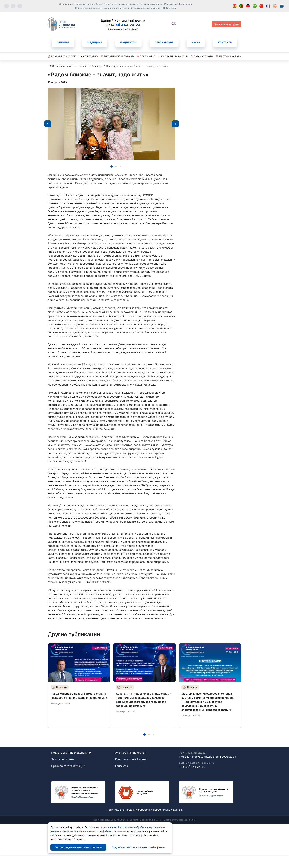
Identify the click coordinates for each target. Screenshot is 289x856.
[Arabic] (254, 6)
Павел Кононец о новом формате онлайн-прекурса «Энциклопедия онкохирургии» (79, 695)
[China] (261, 6)
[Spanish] (234, 6)
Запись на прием (62, 759)
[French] (268, 6)
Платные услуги (230, 56)
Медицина (94, 42)
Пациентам (128, 42)
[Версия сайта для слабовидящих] (173, 25)
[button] (111, 166)
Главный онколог (63, 56)
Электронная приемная (130, 752)
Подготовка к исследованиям (71, 752)
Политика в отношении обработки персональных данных (144, 809)
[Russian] (281, 6)
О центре (63, 42)
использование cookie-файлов (93, 831)
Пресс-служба (204, 56)
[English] (275, 6)
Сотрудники (89, 56)
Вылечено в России (174, 56)
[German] (248, 6)
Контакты (225, 42)
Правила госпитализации (68, 766)
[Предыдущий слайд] (47, 123)
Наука (196, 42)
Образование (164, 42)
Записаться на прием (226, 24)
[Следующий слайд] (175, 123)
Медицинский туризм (119, 56)
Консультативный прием (131, 759)
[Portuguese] (241, 6)
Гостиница (147, 56)
